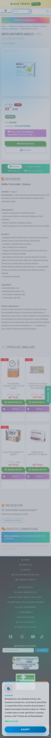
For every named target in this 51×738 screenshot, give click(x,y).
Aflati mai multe (11, 721)
